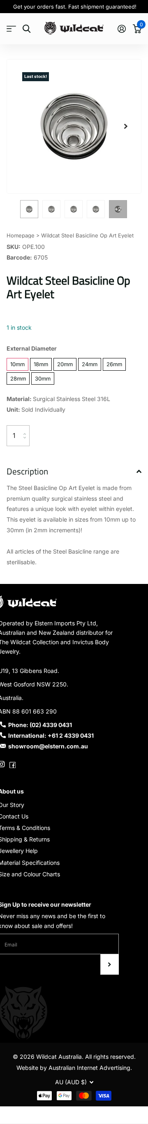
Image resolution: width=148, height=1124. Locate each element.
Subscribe (109, 964)
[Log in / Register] (121, 29)
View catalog (11, 28)
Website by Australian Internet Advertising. (74, 1067)
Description (27, 471)
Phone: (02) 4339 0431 (40, 724)
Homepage (21, 235)
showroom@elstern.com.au (48, 746)
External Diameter (32, 348)
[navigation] (29, 209)
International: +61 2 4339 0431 (51, 735)
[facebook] (12, 764)
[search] (26, 29)
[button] (126, 126)
